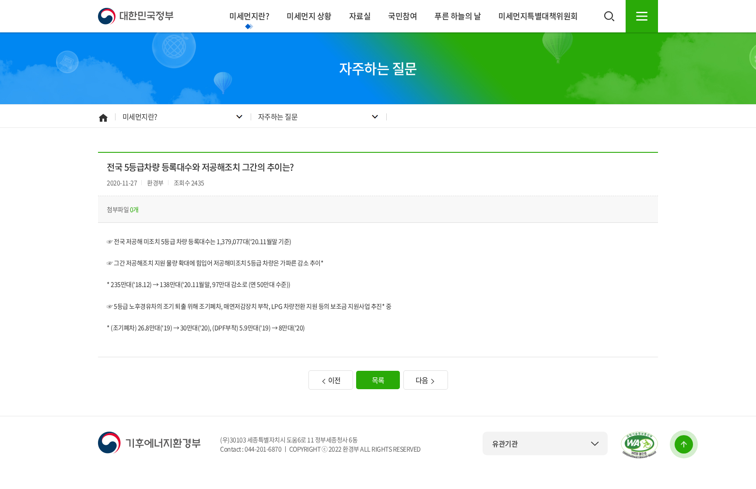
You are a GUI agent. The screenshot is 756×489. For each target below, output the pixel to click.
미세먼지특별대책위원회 (538, 16)
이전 (333, 380)
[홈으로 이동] (135, 15)
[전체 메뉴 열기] (642, 16)
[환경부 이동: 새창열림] (149, 441)
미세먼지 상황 (309, 16)
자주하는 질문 (278, 116)
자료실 (360, 16)
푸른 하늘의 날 (457, 16)
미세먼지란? (249, 16)
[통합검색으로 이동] (609, 16)
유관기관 (505, 443)
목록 (378, 380)
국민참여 (402, 16)
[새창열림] (639, 445)
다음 (423, 380)
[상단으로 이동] (684, 444)
